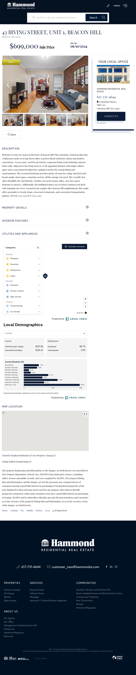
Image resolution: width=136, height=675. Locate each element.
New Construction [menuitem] (84, 600)
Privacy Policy (41, 658)
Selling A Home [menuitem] (37, 593)
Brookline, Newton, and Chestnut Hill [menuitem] (93, 589)
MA (22, 510)
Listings (14, 510)
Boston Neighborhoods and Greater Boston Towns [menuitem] (99, 593)
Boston (39, 510)
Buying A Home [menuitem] (37, 589)
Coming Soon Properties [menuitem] (87, 597)
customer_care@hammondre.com (75, 567)
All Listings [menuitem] (9, 593)
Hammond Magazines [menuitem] (86, 607)
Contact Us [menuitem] (9, 629)
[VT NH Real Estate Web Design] (117, 658)
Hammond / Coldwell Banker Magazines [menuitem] (48, 600)
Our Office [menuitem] (9, 621)
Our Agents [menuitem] (9, 618)
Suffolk (29, 510)
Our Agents (101, 123)
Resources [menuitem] (8, 636)
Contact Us (111, 116)
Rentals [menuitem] (7, 597)
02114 (47, 510)
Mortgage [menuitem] (34, 597)
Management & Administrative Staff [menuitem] (20, 625)
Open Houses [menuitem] (10, 600)
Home (5, 510)
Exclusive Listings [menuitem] (12, 589)
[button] (96, 17)
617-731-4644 (108, 5)
